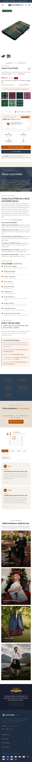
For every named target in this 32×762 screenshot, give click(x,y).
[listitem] (3, 56)
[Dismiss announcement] (31, 1)
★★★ (24, 451)
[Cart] (29, 5)
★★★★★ (12, 451)
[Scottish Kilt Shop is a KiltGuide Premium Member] (16, 690)
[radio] (4, 95)
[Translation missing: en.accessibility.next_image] (28, 30)
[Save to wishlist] (29, 68)
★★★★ (19, 451)
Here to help (5, 747)
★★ (3, 454)
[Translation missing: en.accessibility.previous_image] (3, 30)
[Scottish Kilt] (16, 5)
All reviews (5, 451)
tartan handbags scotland (17, 354)
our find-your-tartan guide (20, 357)
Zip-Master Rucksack (8, 351)
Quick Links (5, 738)
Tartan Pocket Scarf (21, 349)
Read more (4, 187)
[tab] (15, 50)
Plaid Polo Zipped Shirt (20, 362)
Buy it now (17, 151)
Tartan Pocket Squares (9, 364)
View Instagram (17, 421)
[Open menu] (2, 5)
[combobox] (16, 89)
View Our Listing (16, 704)
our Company (6, 743)
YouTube (17, 359)
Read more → (22, 74)
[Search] (26, 5)
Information (6, 734)
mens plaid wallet (18, 219)
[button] (11, 63)
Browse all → (25, 85)
